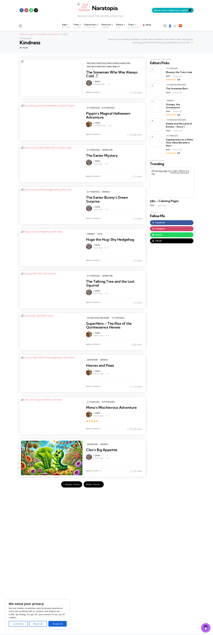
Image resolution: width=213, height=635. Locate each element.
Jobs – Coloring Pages (164, 201)
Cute (100, 234)
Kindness (54, 34)
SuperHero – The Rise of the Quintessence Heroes (109, 325)
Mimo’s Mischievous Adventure (111, 407)
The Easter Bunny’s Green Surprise (107, 199)
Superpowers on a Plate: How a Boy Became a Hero (179, 142)
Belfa (97, 81)
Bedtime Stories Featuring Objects (103, 66)
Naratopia (105, 8)
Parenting (42, 34)
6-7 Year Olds (93, 108)
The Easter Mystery (102, 155)
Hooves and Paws (100, 365)
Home (22, 34)
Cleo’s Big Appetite (101, 450)
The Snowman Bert (177, 88)
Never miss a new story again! (171, 10)
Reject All (38, 623)
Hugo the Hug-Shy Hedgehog (110, 239)
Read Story (92, 92)
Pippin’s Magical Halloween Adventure (108, 115)
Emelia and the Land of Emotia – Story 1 (179, 125)
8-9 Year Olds (108, 108)
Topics (31, 34)
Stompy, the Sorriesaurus (173, 106)
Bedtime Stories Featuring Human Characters (108, 63)
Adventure (107, 150)
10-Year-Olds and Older (98, 318)
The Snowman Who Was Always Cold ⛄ (112, 74)
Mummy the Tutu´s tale (179, 72)
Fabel (97, 122)
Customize (18, 623)
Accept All (57, 623)
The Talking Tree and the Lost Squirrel (110, 283)
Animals (106, 192)
